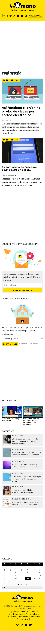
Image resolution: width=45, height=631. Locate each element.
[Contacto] (22, 15)
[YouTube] (18, 15)
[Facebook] (7, 15)
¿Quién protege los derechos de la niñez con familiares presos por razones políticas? (25, 441)
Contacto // (25, 619)
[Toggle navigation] (4, 15)
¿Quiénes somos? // (19, 612)
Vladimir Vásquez (8, 175)
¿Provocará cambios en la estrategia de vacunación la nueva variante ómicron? (26, 479)
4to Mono (5, 120)
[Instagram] (14, 15)
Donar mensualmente (29, 344)
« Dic (4, 587)
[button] (26, 15)
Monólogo (17, 436)
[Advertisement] (22, 43)
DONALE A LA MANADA (35, 16)
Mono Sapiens (11, 80)
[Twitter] (10, 15)
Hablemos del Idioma (21, 499)
